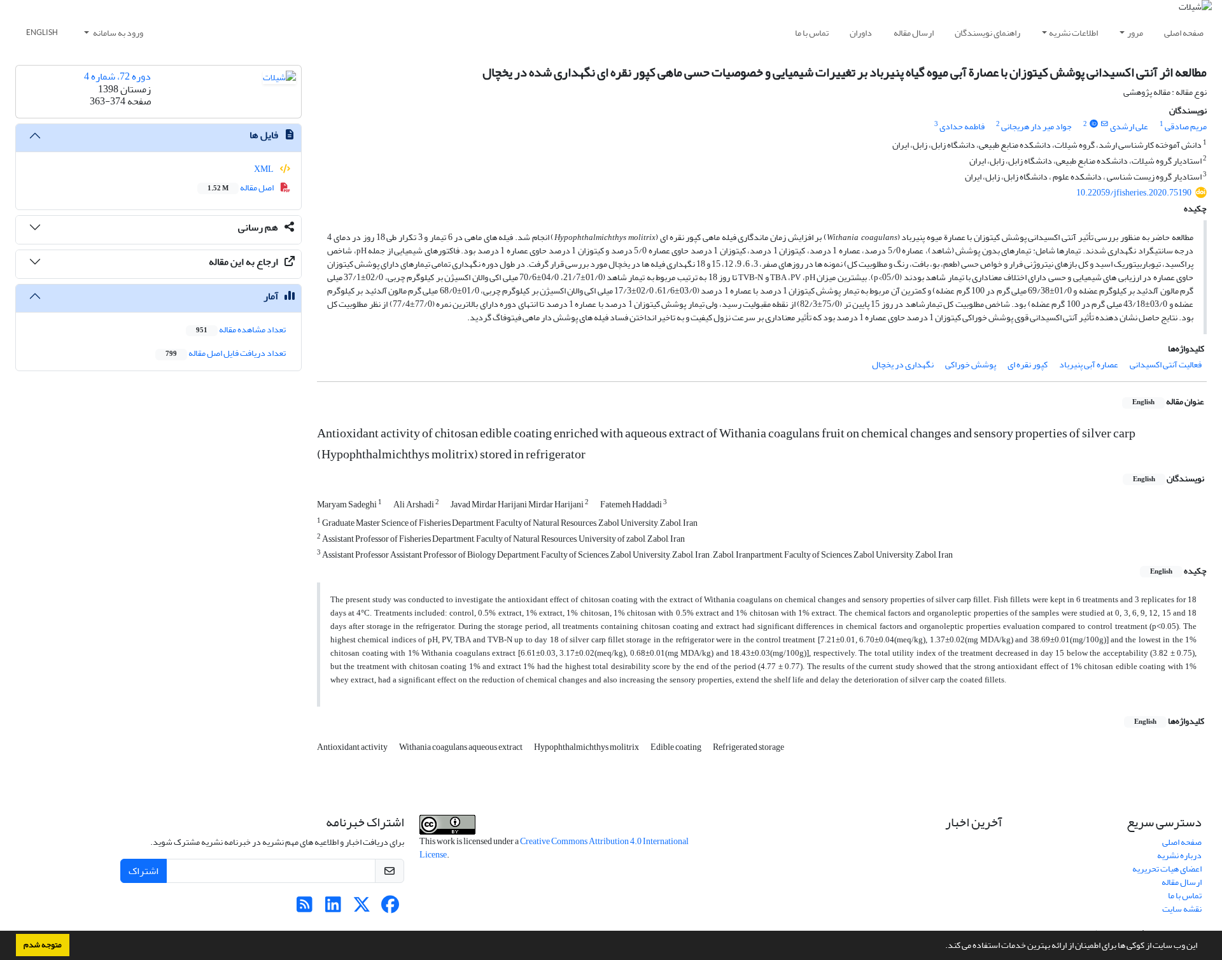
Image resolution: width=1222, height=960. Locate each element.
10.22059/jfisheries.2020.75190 (1133, 192)
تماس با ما (812, 32)
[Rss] (304, 908)
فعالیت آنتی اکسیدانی (1166, 364)
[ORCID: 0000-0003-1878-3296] (1093, 124)
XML (264, 169)
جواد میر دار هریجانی (1036, 126)
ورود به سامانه (117, 32)
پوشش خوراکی (970, 364)
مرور (1135, 32)
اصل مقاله (241, 187)
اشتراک (143, 870)
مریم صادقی (1186, 126)
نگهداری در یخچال (903, 364)
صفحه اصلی (1184, 32)
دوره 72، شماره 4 (117, 76)
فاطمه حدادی (962, 126)
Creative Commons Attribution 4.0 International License (554, 848)
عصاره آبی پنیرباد (1088, 364)
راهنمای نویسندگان (987, 32)
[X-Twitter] (362, 908)
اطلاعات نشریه (1073, 32)
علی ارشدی (1129, 126)
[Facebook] (390, 908)
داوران (861, 32)
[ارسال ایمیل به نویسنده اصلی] (1104, 124)
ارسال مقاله (914, 32)
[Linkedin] (333, 908)
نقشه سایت (1182, 908)
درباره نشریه (1179, 855)
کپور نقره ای (1028, 364)
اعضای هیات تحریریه (1167, 868)
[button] (942, 947)
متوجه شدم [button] (43, 944)
